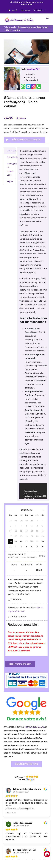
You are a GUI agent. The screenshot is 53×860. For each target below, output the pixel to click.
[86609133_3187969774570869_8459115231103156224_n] (26, 695)
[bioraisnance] (26, 51)
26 (21, 541)
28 (32, 541)
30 (42, 541)
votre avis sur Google (34, 726)
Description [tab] (11, 150)
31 (10, 546)
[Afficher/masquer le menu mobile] (47, 17)
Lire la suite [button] (11, 812)
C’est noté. (16, 599)
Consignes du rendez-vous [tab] (11, 169)
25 (16, 541)
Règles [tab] (10, 181)
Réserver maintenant (20, 663)
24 (10, 541)
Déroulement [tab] (11, 157)
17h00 (39, 570)
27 (26, 541)
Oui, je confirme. (19, 616)
